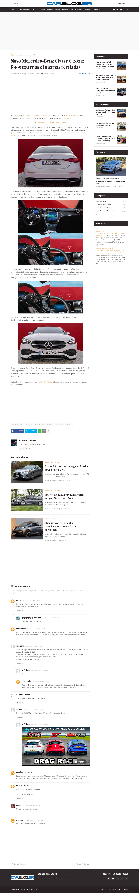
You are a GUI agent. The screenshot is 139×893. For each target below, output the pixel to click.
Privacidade (117, 889)
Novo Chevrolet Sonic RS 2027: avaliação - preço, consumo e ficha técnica (110, 181)
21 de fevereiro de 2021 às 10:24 (39, 695)
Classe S (67, 118)
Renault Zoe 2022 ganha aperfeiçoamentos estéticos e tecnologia (61, 526)
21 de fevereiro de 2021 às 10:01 (33, 646)
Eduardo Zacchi (23, 785)
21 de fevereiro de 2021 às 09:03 (32, 601)
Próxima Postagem (82, 864)
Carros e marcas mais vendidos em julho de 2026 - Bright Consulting (105, 138)
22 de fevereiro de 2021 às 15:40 (34, 820)
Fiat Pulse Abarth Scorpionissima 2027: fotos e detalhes (105, 91)
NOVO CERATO (23, 694)
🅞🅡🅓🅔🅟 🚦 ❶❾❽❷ (31, 617)
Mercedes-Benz (40, 424)
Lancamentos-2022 (28, 55)
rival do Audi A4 (72, 115)
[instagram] (20, 448)
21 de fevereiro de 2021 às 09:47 (36, 629)
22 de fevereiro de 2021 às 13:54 (31, 805)
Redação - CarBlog (27, 440)
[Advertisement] (69, 31)
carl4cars (20, 820)
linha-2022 (29, 424)
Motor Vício (100, 231)
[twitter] (26, 448)
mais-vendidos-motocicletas (111, 211)
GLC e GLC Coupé (46, 382)
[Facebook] (83, 74)
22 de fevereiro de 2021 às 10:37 (39, 786)
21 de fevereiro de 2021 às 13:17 (41, 681)
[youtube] (30, 448)
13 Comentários (48, 74)
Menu (15, 4)
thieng (19, 600)
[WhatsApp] (39, 431)
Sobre (108, 889)
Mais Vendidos (24, 10)
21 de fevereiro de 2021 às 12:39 (50, 618)
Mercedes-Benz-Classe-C (55, 424)
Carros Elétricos (46, 10)
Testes (57, 10)
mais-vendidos (111, 201)
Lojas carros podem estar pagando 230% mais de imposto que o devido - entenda (110, 252)
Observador (21, 628)
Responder (20, 610)
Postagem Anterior (18, 864)
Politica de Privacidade (93, 10)
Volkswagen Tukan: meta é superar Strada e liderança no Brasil (105, 112)
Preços (34, 10)
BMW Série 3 (16, 135)
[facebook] (23, 448)
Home (13, 10)
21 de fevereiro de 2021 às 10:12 (39, 670)
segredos (68, 424)
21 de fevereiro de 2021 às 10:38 (34, 710)
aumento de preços (52, 462)
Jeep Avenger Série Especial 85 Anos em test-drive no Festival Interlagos (106, 77)
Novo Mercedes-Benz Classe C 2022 (37, 115)
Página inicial (15, 55)
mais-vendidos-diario (111, 205)
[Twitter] (86, 74)
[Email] (89, 74)
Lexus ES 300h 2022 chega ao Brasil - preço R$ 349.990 (66, 468)
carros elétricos (51, 519)
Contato (78, 10)
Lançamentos (67, 10)
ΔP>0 (111, 214)
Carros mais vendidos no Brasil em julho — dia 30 (105, 124)
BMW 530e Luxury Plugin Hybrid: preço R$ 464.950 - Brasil (64, 496)
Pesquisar (121, 4)
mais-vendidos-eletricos (111, 208)
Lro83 (18, 805)
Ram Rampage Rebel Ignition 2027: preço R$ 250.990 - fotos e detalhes (105, 64)
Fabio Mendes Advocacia (104, 249)
